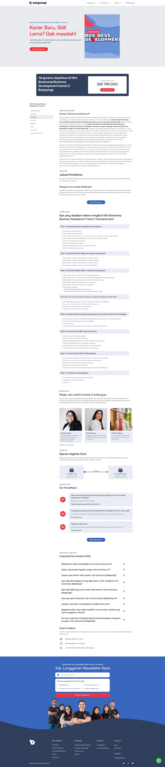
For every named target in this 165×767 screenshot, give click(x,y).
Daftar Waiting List (39, 49)
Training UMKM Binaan (59, 751)
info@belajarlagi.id (119, 758)
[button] (91, 3)
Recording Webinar (103, 748)
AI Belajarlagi (129, 3)
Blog (115, 745)
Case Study (117, 748)
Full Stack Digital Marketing (83, 745)
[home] (37, 2)
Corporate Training (57, 748)
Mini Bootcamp (79, 751)
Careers (54, 754)
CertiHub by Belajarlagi (81, 748)
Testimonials (55, 757)
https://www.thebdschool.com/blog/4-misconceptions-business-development (84, 142)
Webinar (77, 754)
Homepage (55, 745)
